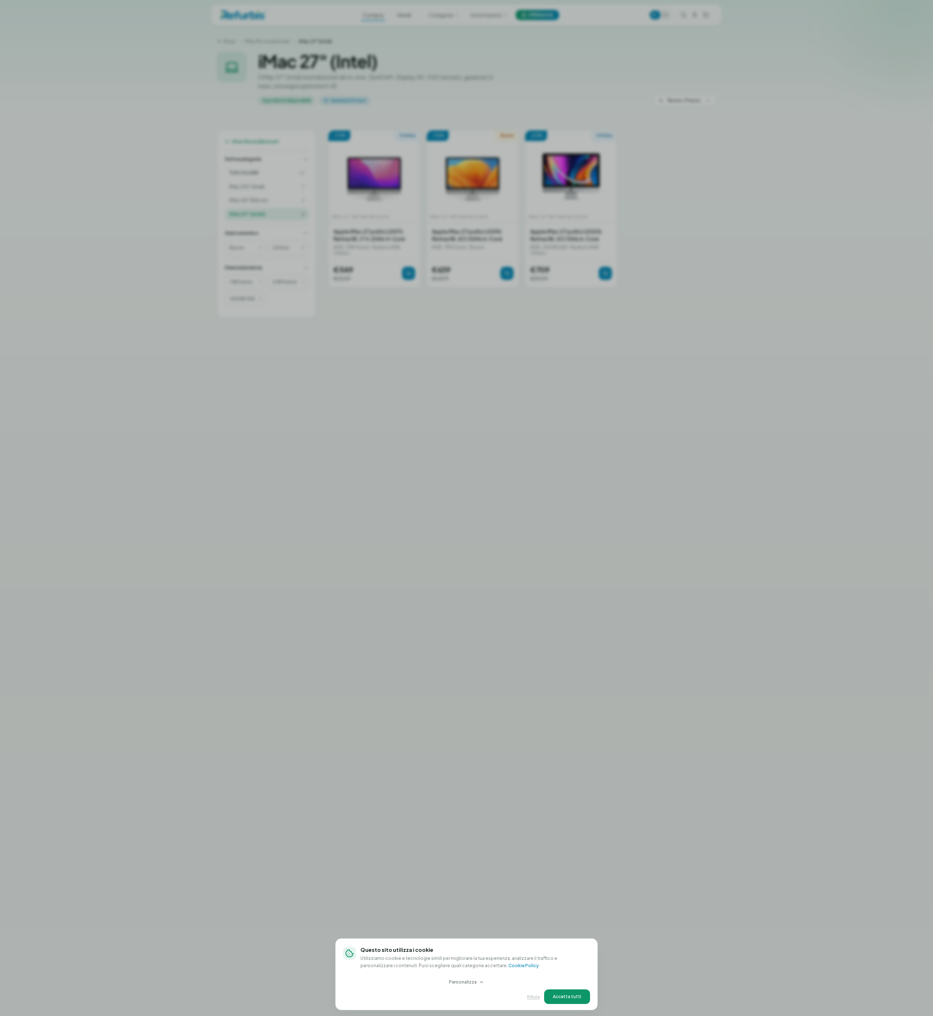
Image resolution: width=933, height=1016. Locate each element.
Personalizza (463, 982)
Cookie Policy (523, 965)
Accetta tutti (567, 996)
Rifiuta (533, 996)
